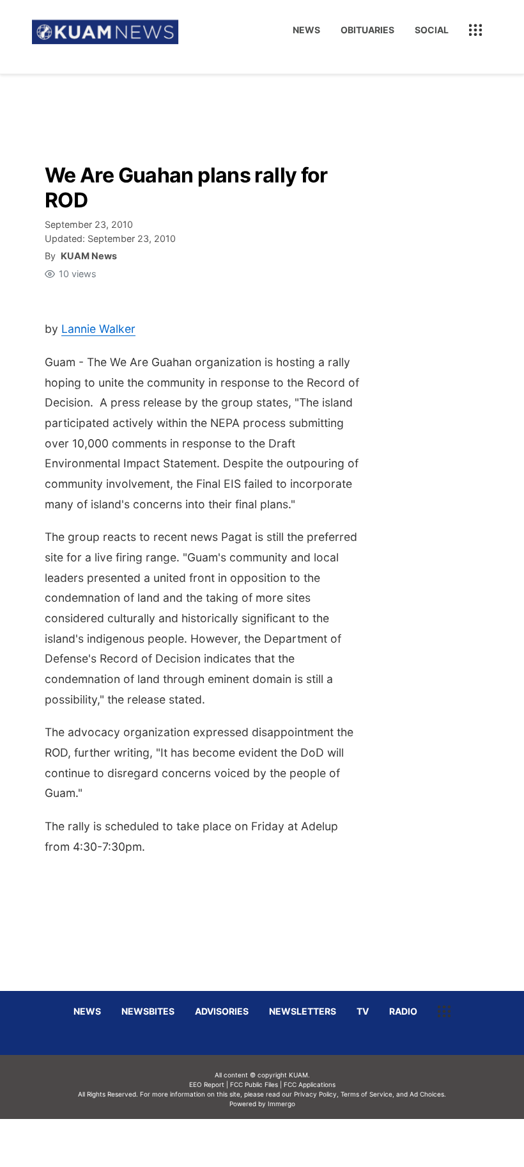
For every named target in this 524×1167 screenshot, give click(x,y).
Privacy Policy (315, 1094)
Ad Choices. (428, 1094)
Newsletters (302, 1011)
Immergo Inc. (281, 1143)
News (306, 29)
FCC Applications (309, 1084)
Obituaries (367, 29)
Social (432, 29)
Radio (403, 1011)
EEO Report (206, 1084)
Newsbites (147, 1011)
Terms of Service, (367, 1094)
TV (363, 1011)
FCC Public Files (254, 1084)
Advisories (222, 1011)
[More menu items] (475, 30)
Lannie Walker (98, 328)
